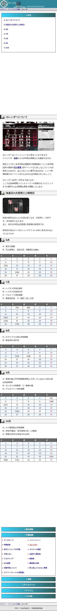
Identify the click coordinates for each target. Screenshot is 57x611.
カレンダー (34, 545)
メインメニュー (35, 540)
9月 (7, 43)
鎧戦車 (32, 559)
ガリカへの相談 (35, 549)
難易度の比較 (34, 563)
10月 (7, 48)
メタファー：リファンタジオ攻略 (10, 9)
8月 (7, 38)
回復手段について (10, 568)
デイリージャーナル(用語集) (14, 572)
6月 (7, 29)
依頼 (15, 158)
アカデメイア (9, 559)
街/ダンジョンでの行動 (12, 549)
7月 (7, 34)
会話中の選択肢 (35, 554)
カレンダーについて (13, 20)
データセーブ (9, 540)
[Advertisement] (28, 83)
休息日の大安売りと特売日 (15, 25)
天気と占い (8, 554)
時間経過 (7, 545)
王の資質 (17, 167)
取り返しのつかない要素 (38, 568)
